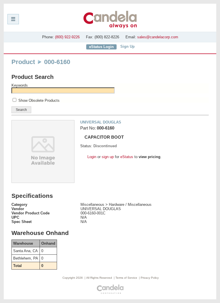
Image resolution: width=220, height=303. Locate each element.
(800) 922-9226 (67, 37)
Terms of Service (126, 277)
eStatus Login (101, 47)
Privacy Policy (150, 277)
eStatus (126, 157)
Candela (110, 19)
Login (91, 157)
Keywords (19, 85)
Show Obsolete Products (39, 100)
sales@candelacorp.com (157, 37)
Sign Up (127, 46)
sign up (108, 157)
